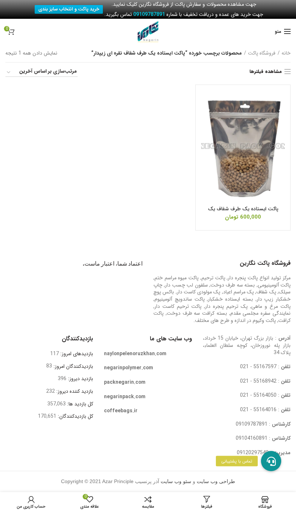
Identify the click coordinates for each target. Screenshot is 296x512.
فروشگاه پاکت (261, 53)
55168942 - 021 (258, 381)
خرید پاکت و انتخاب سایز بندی (68, 9)
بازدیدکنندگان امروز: (72, 366)
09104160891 (251, 438)
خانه (286, 53)
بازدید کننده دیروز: (74, 391)
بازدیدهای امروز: (76, 354)
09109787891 (251, 424)
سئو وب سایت (176, 481)
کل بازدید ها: (79, 404)
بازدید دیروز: (79, 379)
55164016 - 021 (258, 410)
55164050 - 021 (258, 395)
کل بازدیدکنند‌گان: (74, 416)
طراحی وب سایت (216, 481)
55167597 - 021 (258, 367)
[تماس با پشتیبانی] (271, 461)
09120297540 (253, 453)
